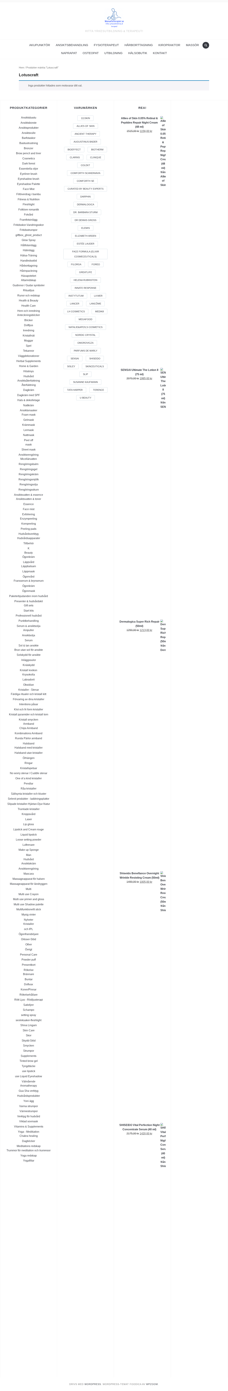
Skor (28, 1035)
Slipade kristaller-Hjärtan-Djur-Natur (28, 803)
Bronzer (28, 148)
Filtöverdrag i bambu (28, 194)
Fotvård (28, 214)
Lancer (74, 303)
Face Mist (28, 189)
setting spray (28, 1015)
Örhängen (29, 758)
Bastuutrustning (28, 143)
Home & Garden (28, 366)
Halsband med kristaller (29, 747)
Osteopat (91, 53)
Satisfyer (28, 1004)
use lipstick (28, 1071)
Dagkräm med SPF (28, 395)
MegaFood (85, 319)
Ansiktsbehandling (72, 45)
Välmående (28, 1081)
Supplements (28, 1056)
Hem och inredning (28, 310)
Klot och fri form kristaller (28, 709)
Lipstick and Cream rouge (28, 829)
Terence (98, 390)
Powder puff (29, 959)
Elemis (85, 228)
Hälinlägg (28, 250)
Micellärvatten (28, 458)
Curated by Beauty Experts (85, 188)
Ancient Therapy (85, 134)
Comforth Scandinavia (85, 173)
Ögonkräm (28, 556)
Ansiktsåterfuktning (28, 380)
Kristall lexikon (28, 670)
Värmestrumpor (29, 1111)
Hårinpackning (28, 270)
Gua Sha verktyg (28, 1090)
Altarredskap (28, 280)
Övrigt (28, 949)
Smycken (28, 1045)
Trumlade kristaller (29, 809)
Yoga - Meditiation (28, 1131)
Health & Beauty (28, 300)
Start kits (29, 610)
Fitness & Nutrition (29, 199)
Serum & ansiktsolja (28, 626)
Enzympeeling (28, 518)
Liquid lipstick (29, 834)
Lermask (29, 430)
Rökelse (29, 970)
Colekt (85, 165)
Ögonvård (28, 576)
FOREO (96, 264)
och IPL (28, 929)
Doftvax (28, 984)
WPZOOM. (152, 1384)
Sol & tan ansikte (29, 645)
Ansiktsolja (28, 635)
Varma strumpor (28, 1106)
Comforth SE (85, 181)
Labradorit (29, 679)
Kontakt (160, 53)
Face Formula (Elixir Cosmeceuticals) (85, 254)
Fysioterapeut (106, 45)
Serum (29, 640)
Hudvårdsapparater (28, 538)
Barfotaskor (28, 138)
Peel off (28, 440)
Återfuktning (29, 385)
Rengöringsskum (29, 489)
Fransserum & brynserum (29, 580)
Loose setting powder (28, 839)
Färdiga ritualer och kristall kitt (28, 694)
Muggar (28, 340)
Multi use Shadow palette (29, 904)
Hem (21, 67)
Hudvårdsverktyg (29, 533)
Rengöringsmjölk (29, 479)
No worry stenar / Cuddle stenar (28, 773)
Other (28, 944)
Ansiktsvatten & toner (28, 499)
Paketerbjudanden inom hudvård (28, 596)
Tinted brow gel (29, 1061)
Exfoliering (28, 514)
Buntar (29, 979)
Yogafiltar (28, 1160)
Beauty (28, 552)
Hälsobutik (137, 53)
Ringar (29, 763)
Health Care (28, 305)
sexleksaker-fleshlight (28, 1020)
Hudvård (29, 376)
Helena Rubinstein (85, 280)
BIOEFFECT (74, 149)
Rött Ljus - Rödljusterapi (28, 999)
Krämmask (28, 424)
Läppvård (28, 562)
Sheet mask (29, 449)
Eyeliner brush (28, 173)
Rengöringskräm (28, 474)
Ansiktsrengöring (29, 454)
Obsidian (28, 684)
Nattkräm (28, 405)
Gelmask (28, 419)
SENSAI (75, 358)
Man (28, 855)
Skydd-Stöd (29, 1040)
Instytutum (76, 295)
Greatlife (85, 272)
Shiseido (94, 358)
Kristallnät (29, 335)
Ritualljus (28, 290)
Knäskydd (29, 665)
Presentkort (28, 964)
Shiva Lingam (28, 1025)
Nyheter (28, 919)
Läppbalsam (28, 566)
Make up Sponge (29, 849)
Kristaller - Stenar (28, 689)
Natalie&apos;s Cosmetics (85, 327)
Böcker (28, 320)
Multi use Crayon (29, 894)
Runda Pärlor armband (28, 738)
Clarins (75, 157)
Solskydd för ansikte (29, 654)
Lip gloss (28, 824)
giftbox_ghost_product (29, 235)
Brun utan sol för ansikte (28, 649)
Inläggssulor (28, 660)
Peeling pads (28, 528)
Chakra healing (29, 1135)
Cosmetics (28, 158)
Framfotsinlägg (28, 219)
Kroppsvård (28, 814)
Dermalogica (85, 204)
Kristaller (28, 923)
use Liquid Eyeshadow (28, 1076)
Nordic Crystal (85, 335)
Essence (28, 504)
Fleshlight (28, 204)
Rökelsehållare (29, 994)
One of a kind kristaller (28, 778)
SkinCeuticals (94, 366)
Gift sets (28, 605)
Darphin (85, 196)
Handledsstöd (28, 260)
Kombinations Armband (28, 733)
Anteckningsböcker (28, 315)
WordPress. (93, 1384)
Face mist (28, 509)
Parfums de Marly (85, 350)
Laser (28, 819)
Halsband (28, 743)
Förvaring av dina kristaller (28, 699)
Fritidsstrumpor (28, 229)
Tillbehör (28, 543)
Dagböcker (28, 1141)
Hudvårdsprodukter (28, 1095)
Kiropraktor (169, 45)
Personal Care (28, 954)
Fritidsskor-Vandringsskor (29, 224)
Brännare (28, 974)
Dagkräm (28, 390)
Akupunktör (39, 45)
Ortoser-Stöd (28, 939)
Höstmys (28, 371)
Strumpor (28, 1050)
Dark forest (28, 163)
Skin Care (29, 1030)
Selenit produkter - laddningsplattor (28, 798)
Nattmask (28, 435)
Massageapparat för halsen (29, 878)
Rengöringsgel (28, 469)
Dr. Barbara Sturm (85, 212)
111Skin (85, 118)
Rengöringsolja (29, 484)
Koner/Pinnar (28, 989)
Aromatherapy (28, 1085)
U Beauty (85, 397)
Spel (28, 345)
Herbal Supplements (28, 361)
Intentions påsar (28, 704)
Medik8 (99, 311)
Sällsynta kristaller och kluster (28, 793)
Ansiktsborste (29, 122)
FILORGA (76, 264)
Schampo (28, 1009)
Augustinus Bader (85, 141)
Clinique (95, 157)
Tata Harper (75, 390)
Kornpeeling (28, 523)
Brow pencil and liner (28, 153)
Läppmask (28, 571)
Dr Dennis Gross (85, 220)
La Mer (98, 295)
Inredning (28, 330)
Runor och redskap (28, 295)
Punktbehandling (29, 620)
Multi (28, 889)
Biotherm (97, 149)
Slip (85, 374)
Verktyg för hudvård (28, 1116)
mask (28, 444)
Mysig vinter (29, 914)
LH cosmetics (76, 311)
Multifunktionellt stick (28, 909)
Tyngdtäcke (28, 1066)
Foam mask (29, 414)
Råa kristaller (28, 788)
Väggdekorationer (28, 356)
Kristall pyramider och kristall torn (28, 714)
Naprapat (69, 53)
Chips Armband (28, 728)
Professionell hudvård (29, 615)
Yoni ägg (28, 1101)
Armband (28, 723)
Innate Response (85, 288)
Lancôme (95, 303)
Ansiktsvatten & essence (28, 494)
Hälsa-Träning (28, 255)
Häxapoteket (28, 275)
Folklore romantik (28, 209)
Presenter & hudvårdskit (28, 601)
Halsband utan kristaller (29, 752)
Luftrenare (29, 844)
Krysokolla (28, 674)
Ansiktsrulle (29, 133)
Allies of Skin (85, 126)
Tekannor (28, 350)
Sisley (71, 366)
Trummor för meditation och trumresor (29, 1150)
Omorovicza (85, 342)
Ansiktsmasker (28, 410)
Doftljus (28, 325)
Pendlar (28, 783)
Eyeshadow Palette (28, 184)
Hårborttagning (139, 45)
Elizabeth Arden (85, 236)
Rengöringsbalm (28, 464)
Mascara (29, 873)
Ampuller (28, 630)
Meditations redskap (29, 1146)
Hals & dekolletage (28, 400)
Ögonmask (28, 591)
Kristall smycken (28, 719)
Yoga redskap (28, 1155)
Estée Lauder (85, 243)
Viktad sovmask (28, 1121)
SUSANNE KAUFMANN (85, 382)
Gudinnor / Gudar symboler (29, 285)
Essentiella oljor (28, 168)
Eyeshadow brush (28, 178)
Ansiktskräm (28, 863)
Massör (192, 45)
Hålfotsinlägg (28, 245)
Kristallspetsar (28, 768)
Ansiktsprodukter (29, 127)
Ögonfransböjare (29, 934)
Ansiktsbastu (28, 117)
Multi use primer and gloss (28, 899)
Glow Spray (29, 240)
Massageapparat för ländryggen (28, 883)
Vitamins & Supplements (28, 1126)
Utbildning (113, 53)
